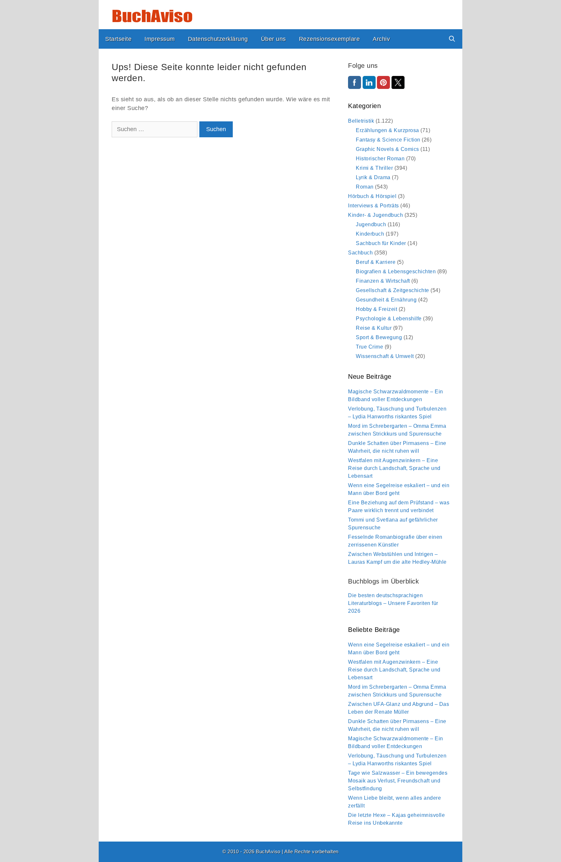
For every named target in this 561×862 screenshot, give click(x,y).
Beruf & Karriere (375, 262)
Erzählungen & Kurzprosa (387, 130)
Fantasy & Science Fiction (388, 139)
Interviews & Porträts (373, 205)
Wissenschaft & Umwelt (385, 356)
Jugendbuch (371, 224)
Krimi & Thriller (374, 168)
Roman (365, 187)
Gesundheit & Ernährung (386, 299)
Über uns (273, 39)
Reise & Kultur (374, 328)
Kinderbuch (370, 234)
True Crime (369, 347)
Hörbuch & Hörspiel (372, 196)
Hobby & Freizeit (376, 309)
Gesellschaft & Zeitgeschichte (392, 290)
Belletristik (361, 121)
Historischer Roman (380, 158)
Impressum (159, 39)
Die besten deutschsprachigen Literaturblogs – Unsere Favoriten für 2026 (393, 603)
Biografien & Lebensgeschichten (396, 271)
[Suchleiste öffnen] (452, 39)
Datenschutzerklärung (218, 39)
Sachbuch (360, 252)
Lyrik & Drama (373, 177)
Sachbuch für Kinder (381, 243)
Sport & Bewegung (379, 337)
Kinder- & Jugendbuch (375, 215)
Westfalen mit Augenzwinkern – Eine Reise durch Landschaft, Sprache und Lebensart (394, 468)
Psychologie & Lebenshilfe (389, 318)
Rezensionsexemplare (329, 39)
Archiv (381, 39)
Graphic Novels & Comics (387, 149)
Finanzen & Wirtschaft (383, 281)
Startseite (118, 39)
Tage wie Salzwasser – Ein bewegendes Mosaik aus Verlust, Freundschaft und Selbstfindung (397, 780)
